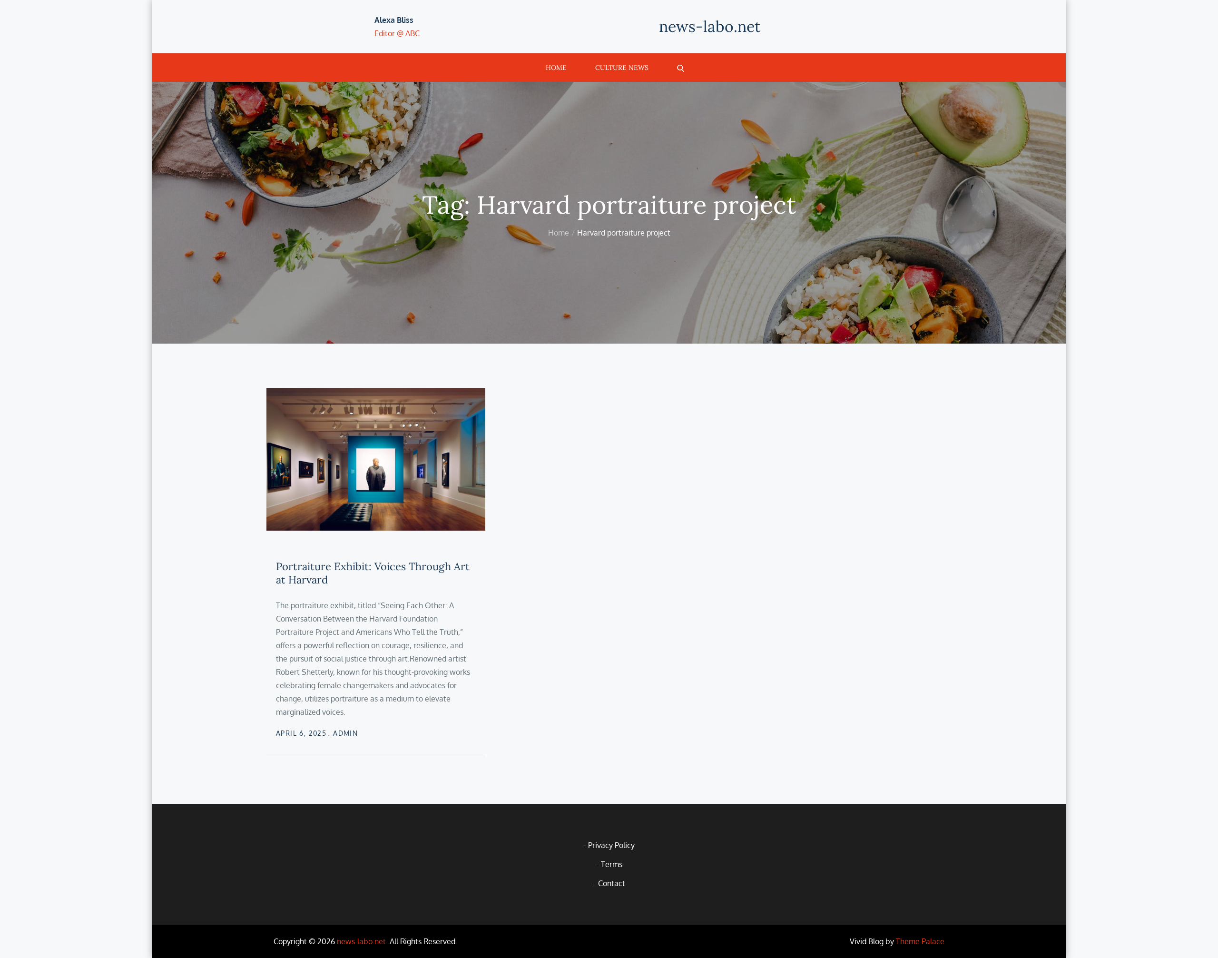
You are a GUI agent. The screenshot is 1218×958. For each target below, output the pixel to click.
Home (556, 67)
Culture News (621, 67)
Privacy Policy (611, 845)
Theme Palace (920, 941)
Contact (611, 883)
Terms (611, 864)
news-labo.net (709, 26)
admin (345, 733)
